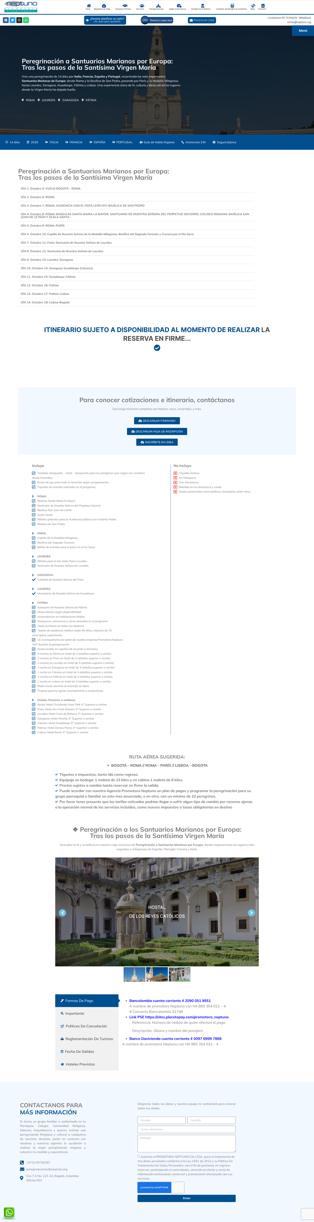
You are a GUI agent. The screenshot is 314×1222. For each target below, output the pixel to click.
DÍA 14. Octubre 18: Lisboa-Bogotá (45, 302)
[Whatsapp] (26, 20)
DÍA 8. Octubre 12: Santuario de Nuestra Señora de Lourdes (62, 251)
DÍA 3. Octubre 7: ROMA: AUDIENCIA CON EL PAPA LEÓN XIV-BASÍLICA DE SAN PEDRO (83, 205)
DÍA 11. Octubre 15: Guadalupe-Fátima (48, 276)
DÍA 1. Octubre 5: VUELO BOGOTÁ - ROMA (50, 188)
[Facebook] (6, 20)
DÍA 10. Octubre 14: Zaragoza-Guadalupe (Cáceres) (57, 268)
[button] (136, 188)
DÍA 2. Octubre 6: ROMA (38, 197)
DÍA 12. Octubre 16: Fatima (40, 285)
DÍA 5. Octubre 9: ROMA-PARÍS (43, 225)
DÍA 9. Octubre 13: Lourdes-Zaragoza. (47, 259)
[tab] (86, 1000)
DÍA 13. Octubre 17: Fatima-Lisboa (45, 294)
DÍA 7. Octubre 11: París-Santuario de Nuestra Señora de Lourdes (66, 242)
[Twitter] (12, 20)
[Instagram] (19, 20)
